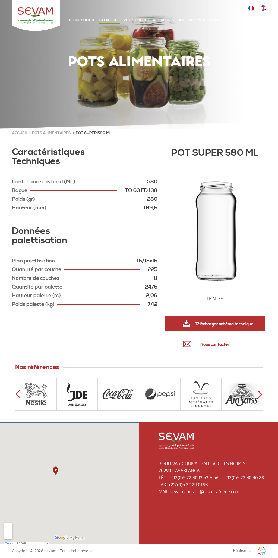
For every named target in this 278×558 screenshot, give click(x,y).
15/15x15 (147, 261)
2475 (151, 287)
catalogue (109, 20)
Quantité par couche (36, 269)
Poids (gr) (23, 199)
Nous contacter (215, 344)
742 (152, 304)
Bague (19, 190)
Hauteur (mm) (29, 208)
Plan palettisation (33, 261)
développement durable (201, 20)
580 (152, 181)
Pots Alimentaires (52, 133)
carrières (236, 20)
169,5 (150, 208)
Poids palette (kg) (33, 304)
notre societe (82, 20)
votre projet (136, 20)
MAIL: (164, 491)
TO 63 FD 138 (141, 190)
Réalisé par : (244, 550)
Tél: (163, 477)
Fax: (163, 484)
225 (152, 269)
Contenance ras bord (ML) (43, 181)
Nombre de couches (35, 278)
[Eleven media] (261, 551)
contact (258, 20)
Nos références (37, 367)
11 (155, 278)
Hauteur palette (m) (36, 295)
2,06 (151, 295)
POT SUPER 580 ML (94, 133)
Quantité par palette (37, 287)
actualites (163, 20)
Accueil (20, 133)
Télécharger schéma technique (224, 324)
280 (152, 199)
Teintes (215, 298)
